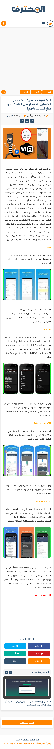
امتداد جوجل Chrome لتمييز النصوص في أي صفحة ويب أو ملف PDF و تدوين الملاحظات (28, 703)
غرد (13, 646)
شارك (37, 646)
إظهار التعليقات (27, 722)
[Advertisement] (27, 56)
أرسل (14, 653)
